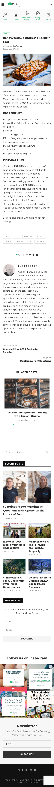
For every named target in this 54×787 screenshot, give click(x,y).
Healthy (28, 237)
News (48, 20)
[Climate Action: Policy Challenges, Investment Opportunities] (14, 566)
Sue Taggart (18, 46)
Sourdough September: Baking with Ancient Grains (27, 414)
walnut (40, 242)
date (7, 237)
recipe (8, 242)
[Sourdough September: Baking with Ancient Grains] (27, 393)
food (17, 237)
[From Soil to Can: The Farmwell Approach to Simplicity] (39, 530)
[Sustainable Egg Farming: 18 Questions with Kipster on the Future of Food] (27, 487)
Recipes (6, 33)
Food (5, 20)
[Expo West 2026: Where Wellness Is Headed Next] (14, 530)
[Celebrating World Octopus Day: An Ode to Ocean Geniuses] (39, 566)
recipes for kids (23, 242)
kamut (40, 237)
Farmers (16, 20)
